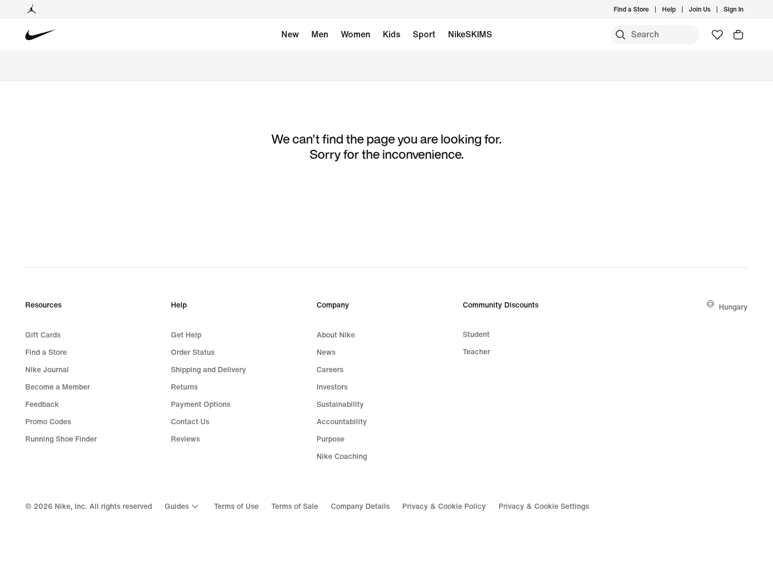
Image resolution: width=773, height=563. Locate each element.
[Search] (620, 34)
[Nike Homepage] (40, 34)
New (290, 34)
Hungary (733, 306)
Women (355, 34)
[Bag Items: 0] (738, 34)
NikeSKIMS (470, 34)
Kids (391, 34)
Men (319, 34)
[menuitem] (679, 9)
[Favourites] (717, 34)
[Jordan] (31, 9)
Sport (424, 34)
